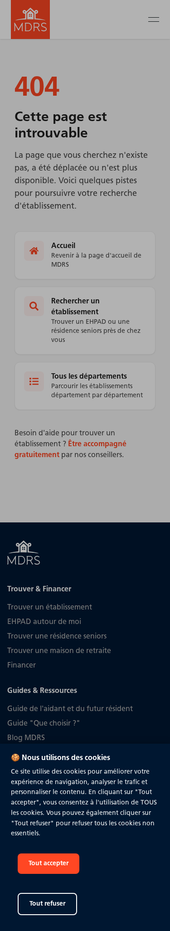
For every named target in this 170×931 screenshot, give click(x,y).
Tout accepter (48, 863)
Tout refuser (47, 904)
